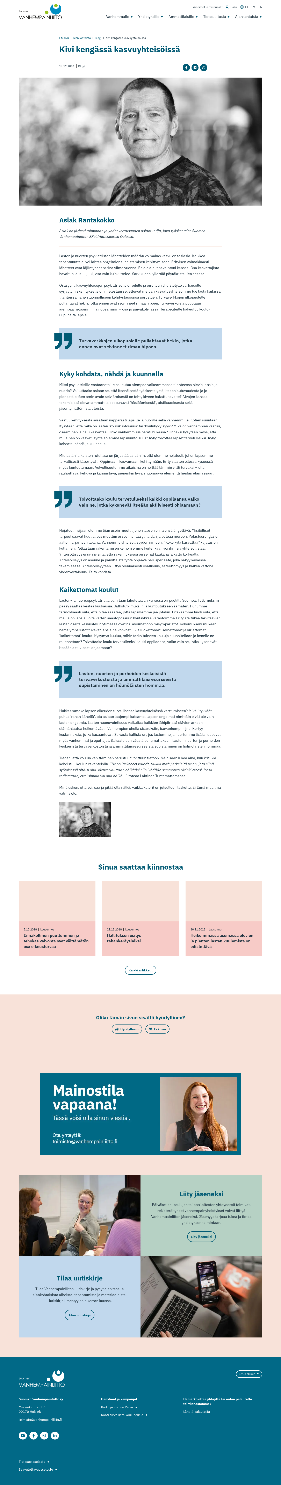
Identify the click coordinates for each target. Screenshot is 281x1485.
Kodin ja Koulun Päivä (117, 1407)
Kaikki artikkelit (141, 970)
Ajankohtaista (246, 16)
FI (246, 7)
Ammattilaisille (181, 16)
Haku (233, 7)
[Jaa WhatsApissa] (203, 67)
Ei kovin (160, 1029)
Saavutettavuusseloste (36, 1469)
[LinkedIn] (55, 1436)
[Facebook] (33, 1436)
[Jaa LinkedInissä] (195, 67)
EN (260, 7)
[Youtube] (23, 1436)
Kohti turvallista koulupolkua (122, 1415)
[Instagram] (44, 1436)
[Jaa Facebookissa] (186, 67)
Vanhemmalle (117, 16)
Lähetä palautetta (196, 1411)
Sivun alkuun (247, 1374)
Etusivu (64, 38)
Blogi (98, 38)
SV (253, 7)
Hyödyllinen (129, 1029)
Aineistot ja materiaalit (208, 7)
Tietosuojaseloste (32, 1461)
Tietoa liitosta (214, 16)
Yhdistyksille (148, 16)
